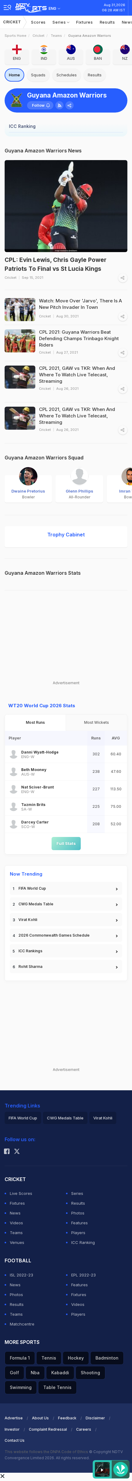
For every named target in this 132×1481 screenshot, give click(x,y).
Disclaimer (95, 1418)
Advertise (14, 1418)
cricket (39, 35)
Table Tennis (57, 1387)
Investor (12, 1429)
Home (14, 74)
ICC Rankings (30, 951)
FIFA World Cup (32, 888)
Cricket (12, 22)
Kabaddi (60, 1372)
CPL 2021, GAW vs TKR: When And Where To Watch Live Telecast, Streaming (77, 415)
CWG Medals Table (35, 904)
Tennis (48, 1357)
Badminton (106, 1357)
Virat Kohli (27, 919)
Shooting (90, 1372)
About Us (40, 1418)
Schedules (66, 74)
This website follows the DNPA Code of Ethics (47, 1451)
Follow (38, 105)
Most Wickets (96, 722)
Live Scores (21, 1193)
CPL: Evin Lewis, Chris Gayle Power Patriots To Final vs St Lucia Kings (56, 264)
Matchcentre (22, 1324)
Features (79, 1222)
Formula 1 (20, 1357)
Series (59, 22)
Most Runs (35, 722)
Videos (16, 1222)
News (15, 1213)
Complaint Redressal (48, 1429)
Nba (35, 1372)
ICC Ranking (83, 1242)
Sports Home (15, 35)
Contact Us (15, 1440)
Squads (38, 74)
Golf (14, 1372)
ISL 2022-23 (21, 1274)
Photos (77, 1213)
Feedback (67, 1418)
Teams (56, 35)
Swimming (21, 1387)
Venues (17, 1242)
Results (107, 22)
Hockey (76, 1357)
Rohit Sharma (30, 966)
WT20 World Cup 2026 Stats (41, 705)
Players (78, 1232)
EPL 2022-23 (83, 1274)
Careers (83, 1429)
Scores (38, 22)
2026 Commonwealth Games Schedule (54, 935)
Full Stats (66, 843)
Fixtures (84, 22)
